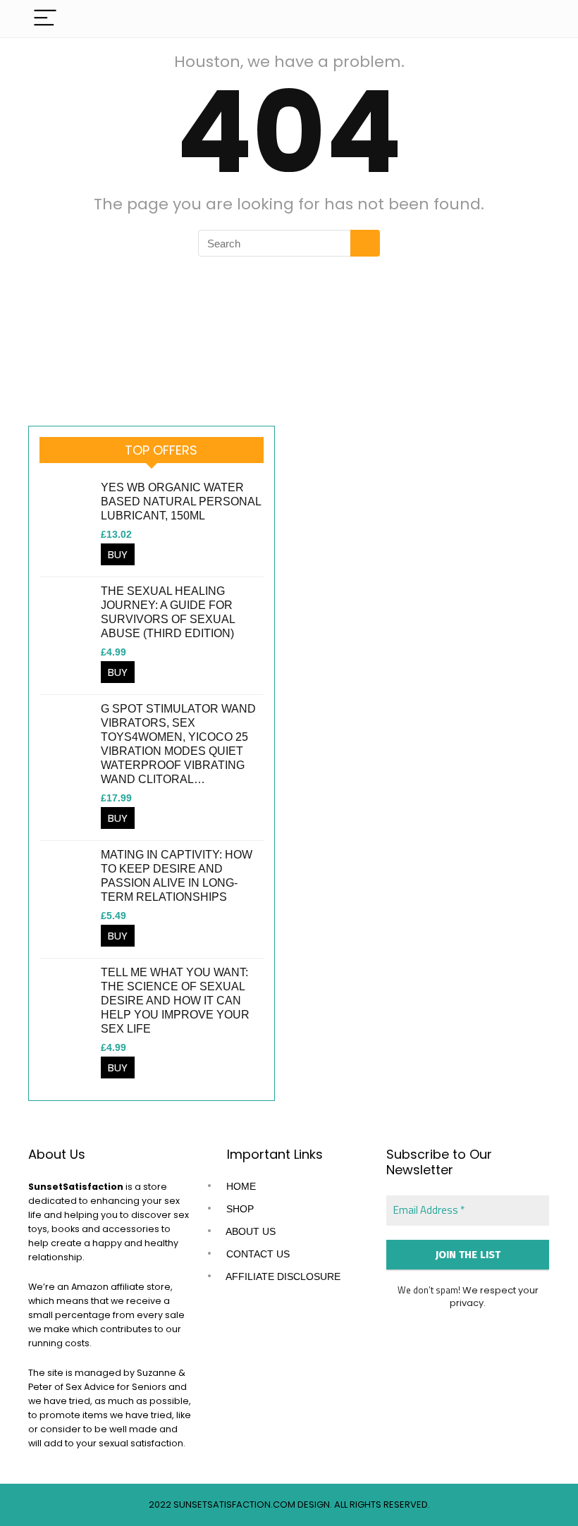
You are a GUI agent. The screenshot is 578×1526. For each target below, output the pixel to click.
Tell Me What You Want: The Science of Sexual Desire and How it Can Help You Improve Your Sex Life (175, 1000)
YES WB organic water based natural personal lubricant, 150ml (181, 501)
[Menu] (45, 18)
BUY (118, 554)
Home (239, 1186)
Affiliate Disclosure (281, 1276)
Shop (238, 1208)
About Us (249, 1231)
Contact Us (256, 1254)
